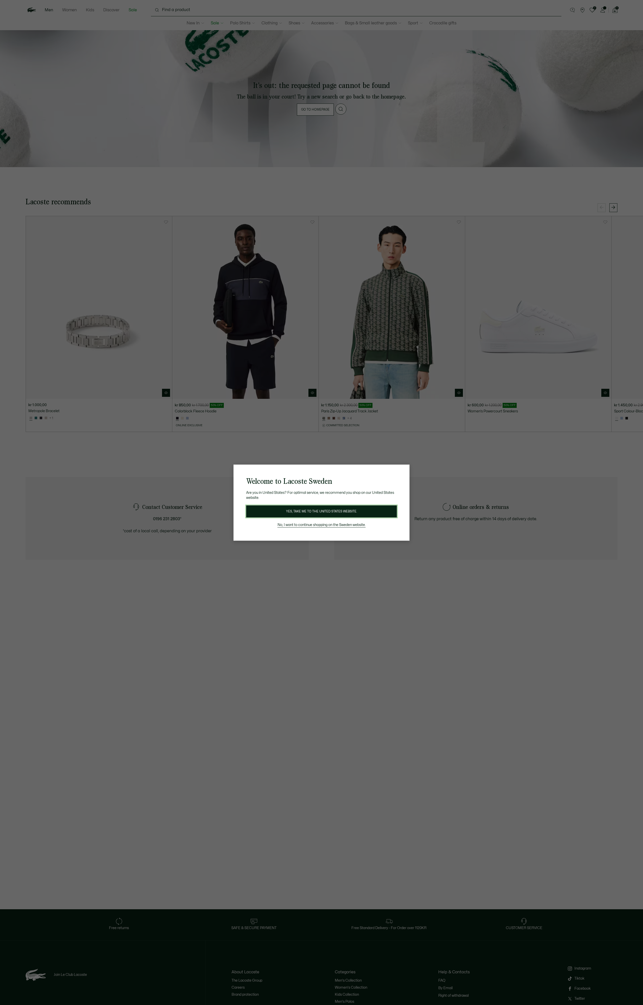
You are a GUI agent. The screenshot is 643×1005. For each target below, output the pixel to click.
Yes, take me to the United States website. (321, 511)
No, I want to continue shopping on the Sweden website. (322, 525)
